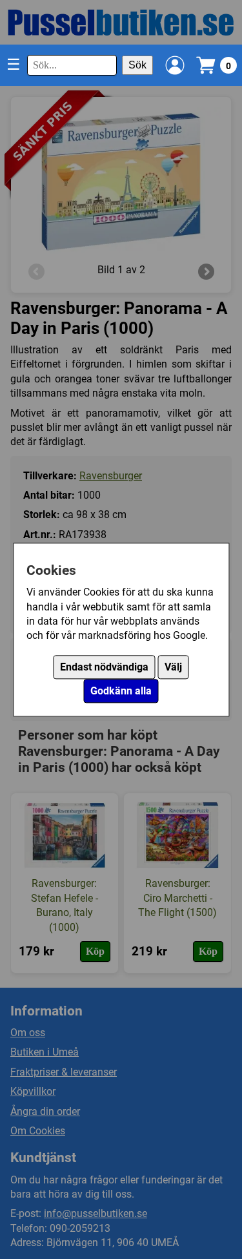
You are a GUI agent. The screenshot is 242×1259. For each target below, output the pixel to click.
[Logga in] (175, 65)
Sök (137, 64)
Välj (173, 667)
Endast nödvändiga (104, 667)
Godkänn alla (121, 691)
